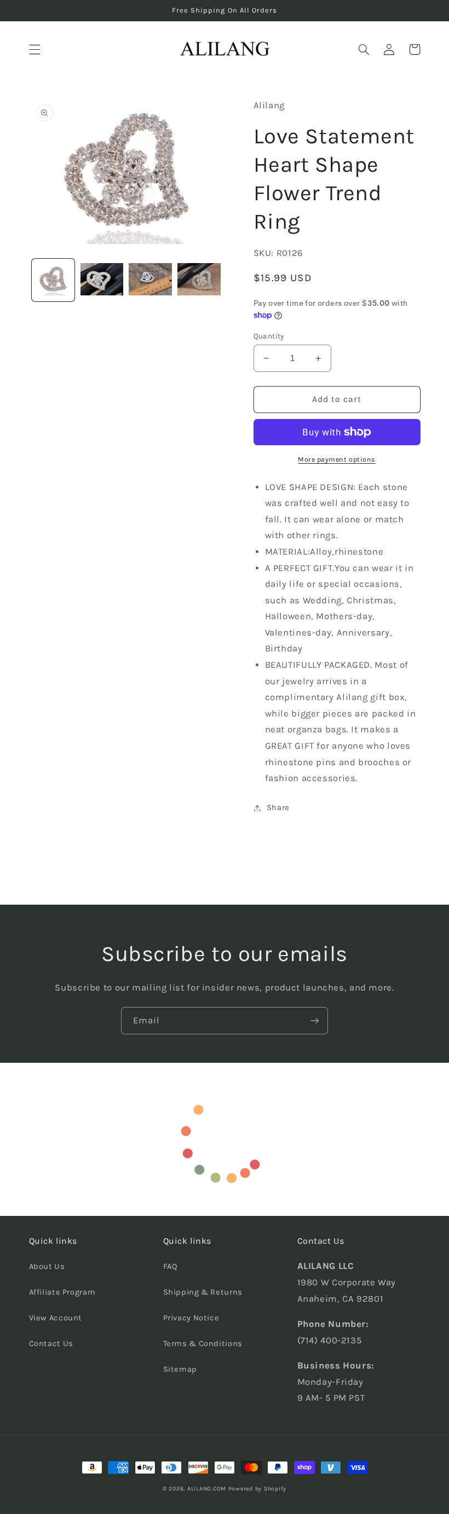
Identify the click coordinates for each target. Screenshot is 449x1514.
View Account (56, 1318)
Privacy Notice (191, 1318)
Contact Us (51, 1343)
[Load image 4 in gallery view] (198, 280)
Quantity (269, 335)
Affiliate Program (62, 1292)
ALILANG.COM (206, 1488)
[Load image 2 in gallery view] (101, 280)
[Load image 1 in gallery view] (53, 280)
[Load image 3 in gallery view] (150, 280)
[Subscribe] (314, 1020)
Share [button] (278, 807)
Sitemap (180, 1369)
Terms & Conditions (203, 1343)
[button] (34, 49)
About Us (47, 1266)
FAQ (170, 1266)
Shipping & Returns (203, 1292)
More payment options (337, 459)
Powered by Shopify (257, 1488)
